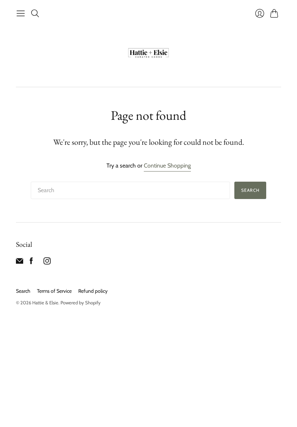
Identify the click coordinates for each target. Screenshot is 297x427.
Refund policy (93, 291)
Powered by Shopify (80, 302)
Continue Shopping (167, 165)
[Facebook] (31, 262)
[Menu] (20, 13)
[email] (19, 262)
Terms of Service (54, 291)
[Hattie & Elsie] (148, 53)
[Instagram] (47, 262)
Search (250, 190)
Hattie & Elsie (45, 302)
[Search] (35, 13)
